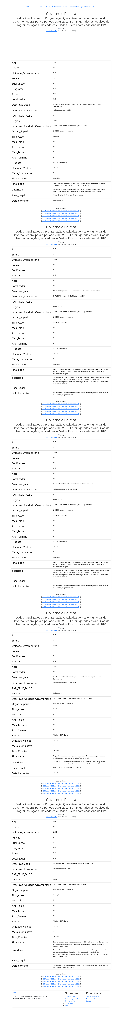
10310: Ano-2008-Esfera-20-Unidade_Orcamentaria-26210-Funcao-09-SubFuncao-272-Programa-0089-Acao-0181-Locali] (61, 607)
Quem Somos (85, 7)
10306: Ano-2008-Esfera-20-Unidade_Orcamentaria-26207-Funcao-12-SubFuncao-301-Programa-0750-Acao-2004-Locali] (61, 216)
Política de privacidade (59, 7)
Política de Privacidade (93, 997)
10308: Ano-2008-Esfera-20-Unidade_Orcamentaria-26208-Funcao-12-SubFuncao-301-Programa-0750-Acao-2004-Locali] (61, 221)
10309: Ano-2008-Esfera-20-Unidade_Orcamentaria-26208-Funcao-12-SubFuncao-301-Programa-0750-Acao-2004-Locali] (61, 414)
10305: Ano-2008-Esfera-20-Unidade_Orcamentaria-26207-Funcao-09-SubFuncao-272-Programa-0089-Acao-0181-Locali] (61, 213)
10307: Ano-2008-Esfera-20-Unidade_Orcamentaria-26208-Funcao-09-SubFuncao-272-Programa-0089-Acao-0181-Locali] (61, 218)
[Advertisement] (61, 46)
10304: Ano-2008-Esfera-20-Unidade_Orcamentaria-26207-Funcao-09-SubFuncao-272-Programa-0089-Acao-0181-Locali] (61, 211)
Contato (89, 1001)
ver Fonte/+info (51, 31)
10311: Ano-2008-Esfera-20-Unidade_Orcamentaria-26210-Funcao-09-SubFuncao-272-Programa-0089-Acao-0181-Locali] (61, 793)
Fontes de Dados (44, 7)
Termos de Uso (74, 7)
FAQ (93, 7)
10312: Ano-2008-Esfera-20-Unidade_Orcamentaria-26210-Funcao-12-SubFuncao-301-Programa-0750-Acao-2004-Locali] (61, 986)
